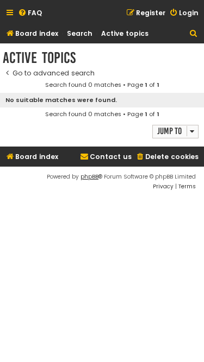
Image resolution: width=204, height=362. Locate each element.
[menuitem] (30, 13)
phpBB (89, 177)
